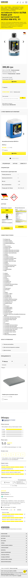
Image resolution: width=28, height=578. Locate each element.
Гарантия (18, 73)
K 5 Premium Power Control (10, 319)
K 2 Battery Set (7, 276)
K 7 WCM (6, 267)
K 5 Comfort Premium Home (10, 258)
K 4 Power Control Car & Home (10, 299)
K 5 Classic (6, 255)
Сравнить (5, 87)
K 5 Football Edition (8, 308)
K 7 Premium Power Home (9, 330)
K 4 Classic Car (7, 248)
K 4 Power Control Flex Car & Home (11, 250)
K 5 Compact (6, 306)
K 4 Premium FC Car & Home (10, 300)
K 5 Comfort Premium (8, 257)
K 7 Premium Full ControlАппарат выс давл (13, 327)
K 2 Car (5, 277)
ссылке (19, 575)
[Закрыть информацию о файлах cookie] (26, 570)
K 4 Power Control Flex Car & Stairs (11, 251)
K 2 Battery (6, 274)
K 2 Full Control (7, 282)
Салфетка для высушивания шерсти (10, 394)
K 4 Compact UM (7, 296)
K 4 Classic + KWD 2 (8, 293)
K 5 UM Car (6, 321)
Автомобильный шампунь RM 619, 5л (10, 141)
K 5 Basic (6, 254)
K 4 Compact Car (7, 295)
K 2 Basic (6, 273)
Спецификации (6, 163)
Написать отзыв (17, 91)
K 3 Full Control (7, 288)
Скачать (7, 228)
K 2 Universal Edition (8, 242)
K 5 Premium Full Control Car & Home (12, 316)
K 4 (4, 291)
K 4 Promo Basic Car (8, 302)
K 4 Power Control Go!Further (10, 253)
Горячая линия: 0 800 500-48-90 (9, 104)
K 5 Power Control (8, 312)
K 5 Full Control (7, 310)
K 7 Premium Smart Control (10, 331)
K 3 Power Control (8, 247)
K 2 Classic (6, 278)
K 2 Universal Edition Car (9, 243)
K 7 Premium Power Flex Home (10, 329)
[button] (4, 41)
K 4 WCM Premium (8, 303)
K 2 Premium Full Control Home (11, 284)
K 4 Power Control (8, 297)
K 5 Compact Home (8, 307)
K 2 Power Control (8, 240)
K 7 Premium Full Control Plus (10, 326)
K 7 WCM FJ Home (7, 269)
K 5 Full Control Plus (8, 311)
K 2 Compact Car (7, 281)
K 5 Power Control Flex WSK (10, 261)
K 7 (4, 322)
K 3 (4, 244)
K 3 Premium (7, 289)
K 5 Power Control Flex (9, 259)
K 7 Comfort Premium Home (10, 265)
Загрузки (15, 163)
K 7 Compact (6, 323)
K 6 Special (6, 263)
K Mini (5, 270)
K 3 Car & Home (7, 246)
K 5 (4, 304)
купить (15, 81)
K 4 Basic (6, 292)
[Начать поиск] (23, 98)
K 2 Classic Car (7, 239)
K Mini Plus (6, 333)
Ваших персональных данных (7, 574)
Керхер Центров (11, 73)
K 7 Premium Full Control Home (11, 325)
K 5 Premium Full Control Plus (10, 318)
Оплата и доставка (15, 70)
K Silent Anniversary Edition (10, 334)
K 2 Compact (6, 280)
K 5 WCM (6, 262)
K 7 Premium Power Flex (9, 266)
